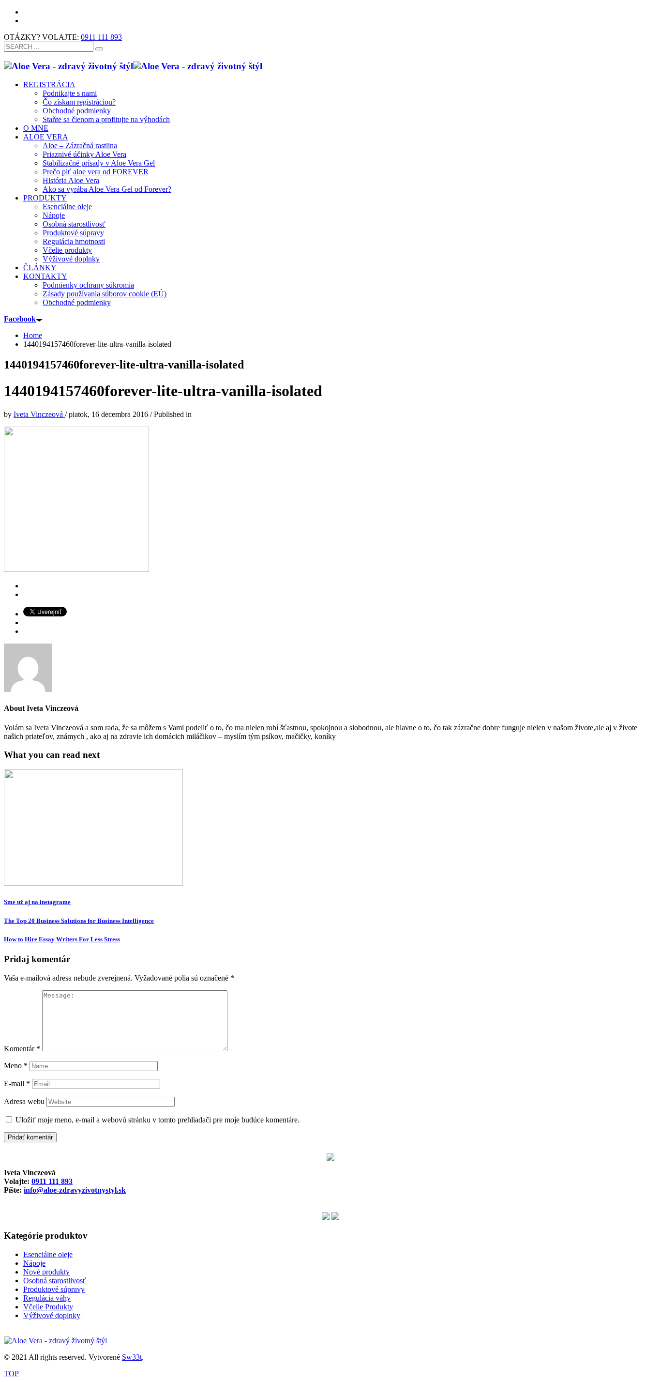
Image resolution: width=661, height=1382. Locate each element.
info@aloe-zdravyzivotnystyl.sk (75, 1190)
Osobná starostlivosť (54, 1280)
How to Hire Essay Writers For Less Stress (62, 939)
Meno (16, 1065)
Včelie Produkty (48, 1307)
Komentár (22, 1048)
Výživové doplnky (51, 1315)
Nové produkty (46, 1272)
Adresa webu (24, 1101)
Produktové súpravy (54, 1289)
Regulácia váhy (47, 1298)
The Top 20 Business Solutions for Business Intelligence (79, 920)
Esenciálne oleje (48, 1254)
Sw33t (132, 1357)
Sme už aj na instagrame (37, 902)
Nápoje (34, 1263)
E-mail (17, 1083)
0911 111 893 (101, 37)
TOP (11, 1373)
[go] (99, 48)
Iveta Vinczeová (39, 414)
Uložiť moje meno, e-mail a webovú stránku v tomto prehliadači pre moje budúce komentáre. (157, 1120)
